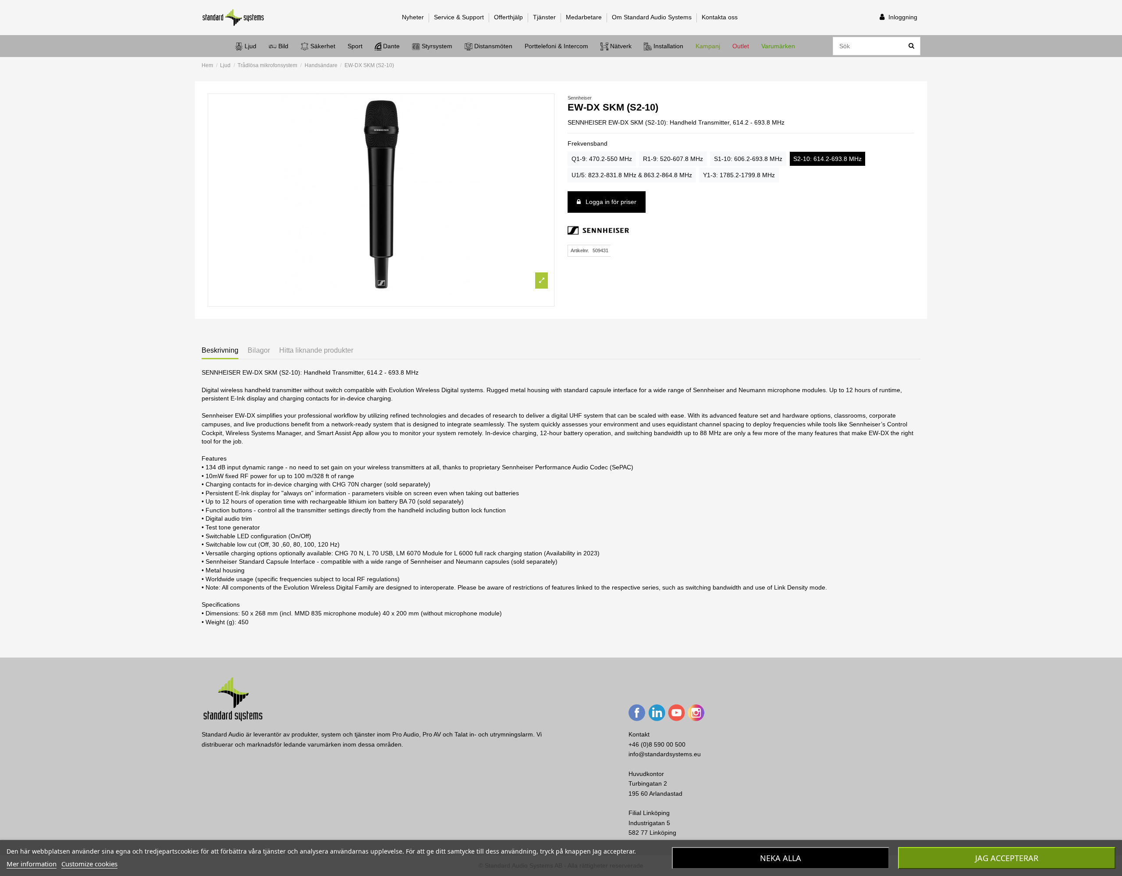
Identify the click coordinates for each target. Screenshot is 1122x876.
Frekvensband (587, 143)
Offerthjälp (509, 17)
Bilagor (259, 350)
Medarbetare (585, 17)
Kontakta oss (720, 17)
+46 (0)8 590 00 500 (656, 744)
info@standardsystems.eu (664, 754)
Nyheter (414, 17)
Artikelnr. (580, 250)
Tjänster (545, 17)
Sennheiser (580, 97)
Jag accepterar (1006, 858)
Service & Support (460, 17)
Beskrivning (220, 350)
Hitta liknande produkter (316, 350)
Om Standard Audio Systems (652, 17)
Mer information (32, 863)
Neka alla (780, 858)
